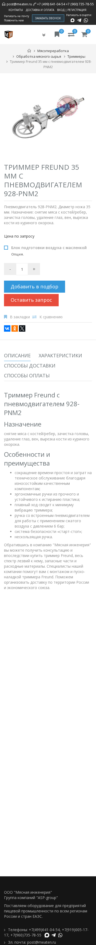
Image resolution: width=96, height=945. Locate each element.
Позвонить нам (14, 20)
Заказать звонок (48, 18)
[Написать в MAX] (72, 20)
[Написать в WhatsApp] (86, 20)
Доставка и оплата (40, 10)
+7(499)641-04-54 (44, 929)
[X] (22, 328)
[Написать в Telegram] (79, 20)
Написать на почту (16, 16)
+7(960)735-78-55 (25, 935)
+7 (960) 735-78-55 (80, 4)
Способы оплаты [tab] (27, 375)
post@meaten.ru (19, 4)
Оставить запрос (31, 300)
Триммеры (76, 56)
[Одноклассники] (14, 328)
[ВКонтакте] (7, 328)
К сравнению (51, 316)
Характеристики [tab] (60, 355)
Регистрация (76, 10)
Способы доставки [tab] (29, 365)
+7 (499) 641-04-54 (51, 4)
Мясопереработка (53, 50)
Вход (61, 10)
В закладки (20, 316)
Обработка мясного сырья (38, 56)
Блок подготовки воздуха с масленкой (49, 251)
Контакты (16, 10)
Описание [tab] (17, 355)
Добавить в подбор (34, 286)
